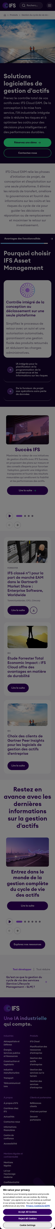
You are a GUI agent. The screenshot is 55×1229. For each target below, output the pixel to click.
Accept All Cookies (27, 1212)
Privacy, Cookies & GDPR (38, 1205)
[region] (27, 1207)
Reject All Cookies (27, 1218)
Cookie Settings (27, 1225)
